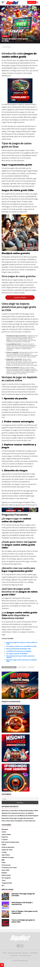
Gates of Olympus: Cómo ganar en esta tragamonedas (24, 912)
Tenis (3, 880)
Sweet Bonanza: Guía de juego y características (21, 903)
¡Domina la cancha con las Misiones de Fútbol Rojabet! (20, 815)
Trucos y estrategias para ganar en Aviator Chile (23, 921)
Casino (4, 832)
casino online (22, 667)
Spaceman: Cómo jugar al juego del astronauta (17, 818)
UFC (3, 885)
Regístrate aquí (32, 2)
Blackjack (5, 829)
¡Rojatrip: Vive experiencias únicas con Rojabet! (18, 813)
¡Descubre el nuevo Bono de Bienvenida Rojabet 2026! (20, 810)
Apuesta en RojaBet (20, 297)
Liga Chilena (6, 855)
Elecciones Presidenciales (10, 842)
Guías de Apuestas (8, 847)
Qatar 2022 (5, 870)
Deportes (5, 837)
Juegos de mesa (7, 850)
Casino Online (6, 834)
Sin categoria (6, 878)
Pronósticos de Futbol (9, 867)
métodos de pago (8, 857)
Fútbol (4, 844)
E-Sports (5, 839)
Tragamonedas (7, 883)
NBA (3, 860)
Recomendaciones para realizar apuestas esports (20, 656)
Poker (4, 862)
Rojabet (4, 873)
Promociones (6, 865)
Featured (31, 667)
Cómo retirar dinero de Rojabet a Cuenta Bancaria (18, 821)
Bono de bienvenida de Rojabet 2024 (18, 649)
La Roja (4, 852)
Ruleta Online (6, 875)
